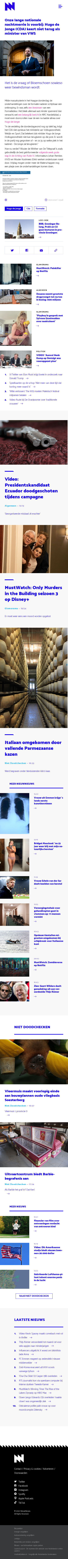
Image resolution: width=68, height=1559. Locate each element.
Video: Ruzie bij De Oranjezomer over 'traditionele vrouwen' (33, 402)
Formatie (40, 209)
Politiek (40, 351)
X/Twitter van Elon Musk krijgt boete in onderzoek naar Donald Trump (35, 376)
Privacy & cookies (32, 1469)
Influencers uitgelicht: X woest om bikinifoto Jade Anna (40, 1352)
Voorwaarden (20, 1473)
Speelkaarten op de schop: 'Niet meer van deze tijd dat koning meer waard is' (35, 385)
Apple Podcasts (25, 1499)
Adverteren (48, 1469)
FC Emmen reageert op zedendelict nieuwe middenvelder (39, 1361)
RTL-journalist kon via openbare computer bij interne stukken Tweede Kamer (40, 1383)
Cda (28, 209)
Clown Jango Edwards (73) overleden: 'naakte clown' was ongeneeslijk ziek (40, 1399)
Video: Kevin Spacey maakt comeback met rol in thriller (41, 1336)
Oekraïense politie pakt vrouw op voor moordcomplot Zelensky (37, 1408)
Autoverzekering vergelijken (24, 1535)
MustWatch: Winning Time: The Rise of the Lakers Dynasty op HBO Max (39, 1391)
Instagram (23, 1490)
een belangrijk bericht (29, 115)
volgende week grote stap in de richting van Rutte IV (32, 154)
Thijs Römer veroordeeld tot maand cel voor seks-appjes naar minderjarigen (40, 1344)
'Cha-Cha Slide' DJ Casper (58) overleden (38, 1376)
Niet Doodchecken (15, 763)
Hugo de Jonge (12, 122)
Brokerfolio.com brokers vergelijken (26, 1542)
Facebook (23, 1486)
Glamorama (42, 264)
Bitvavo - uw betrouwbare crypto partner (28, 1545)
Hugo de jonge (14, 209)
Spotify (21, 1494)
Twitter (21, 1482)
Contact (18, 1469)
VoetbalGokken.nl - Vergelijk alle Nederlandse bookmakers (35, 1554)
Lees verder (5, 284)
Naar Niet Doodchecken (34, 1296)
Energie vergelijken (21, 1531)
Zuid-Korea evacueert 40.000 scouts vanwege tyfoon (36, 1369)
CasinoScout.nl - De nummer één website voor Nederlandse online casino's (38, 1549)
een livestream (35, 108)
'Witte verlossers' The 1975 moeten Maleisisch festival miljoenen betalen (34, 393)
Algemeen (41, 290)
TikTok (21, 1503)
